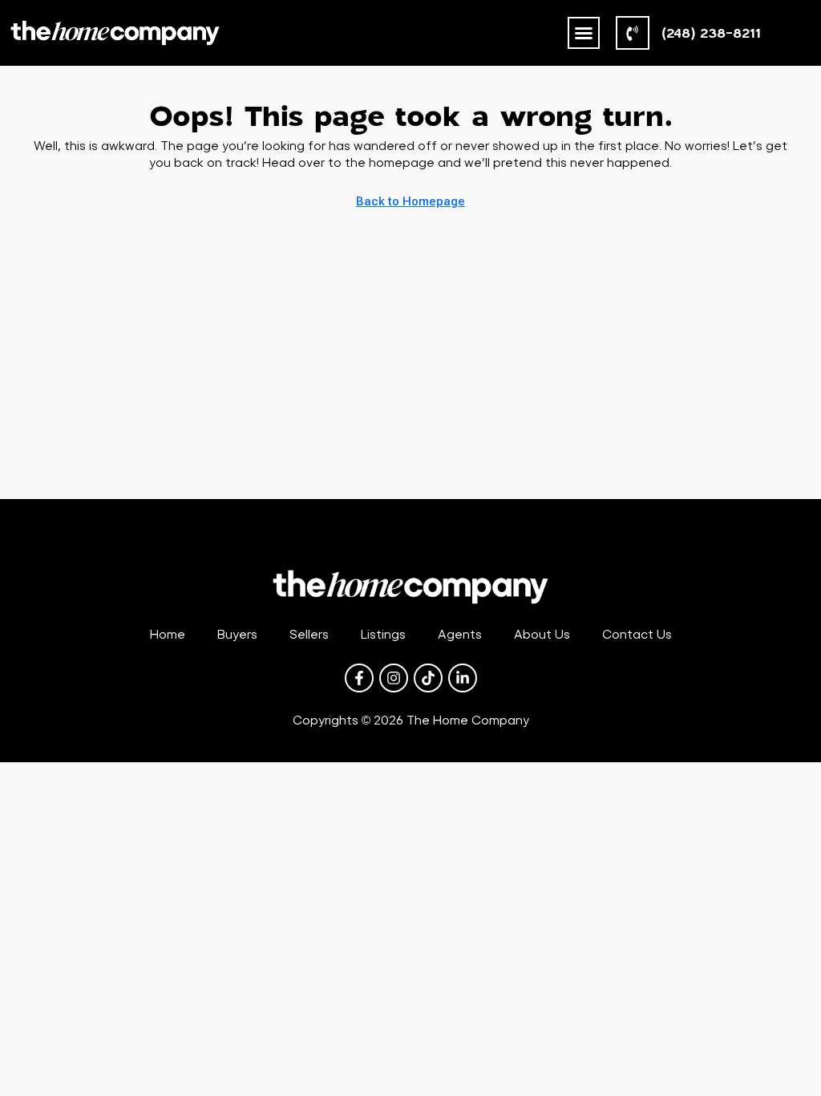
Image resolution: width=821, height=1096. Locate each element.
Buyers (237, 634)
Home (167, 634)
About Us (542, 634)
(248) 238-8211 (711, 32)
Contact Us (637, 634)
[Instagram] (393, 678)
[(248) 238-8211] (632, 33)
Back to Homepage (410, 201)
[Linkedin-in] (462, 678)
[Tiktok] (428, 678)
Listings (383, 634)
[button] (584, 33)
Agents (460, 634)
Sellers (309, 634)
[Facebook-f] (359, 678)
